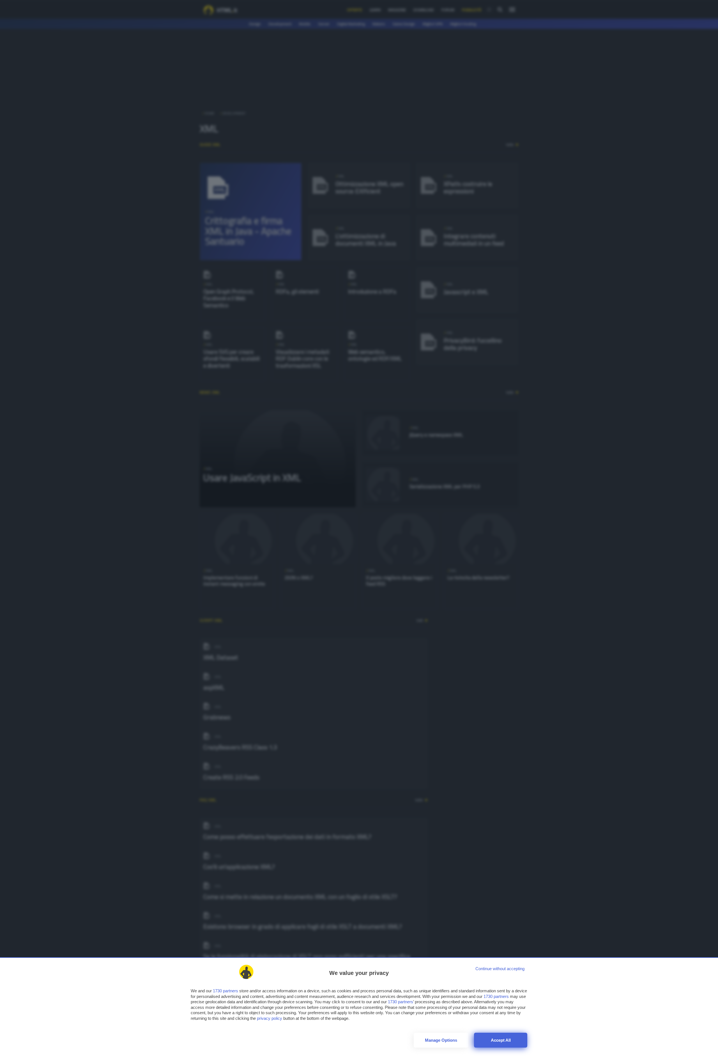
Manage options (441, 1040)
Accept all (501, 1040)
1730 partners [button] (225, 990)
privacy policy (269, 1018)
